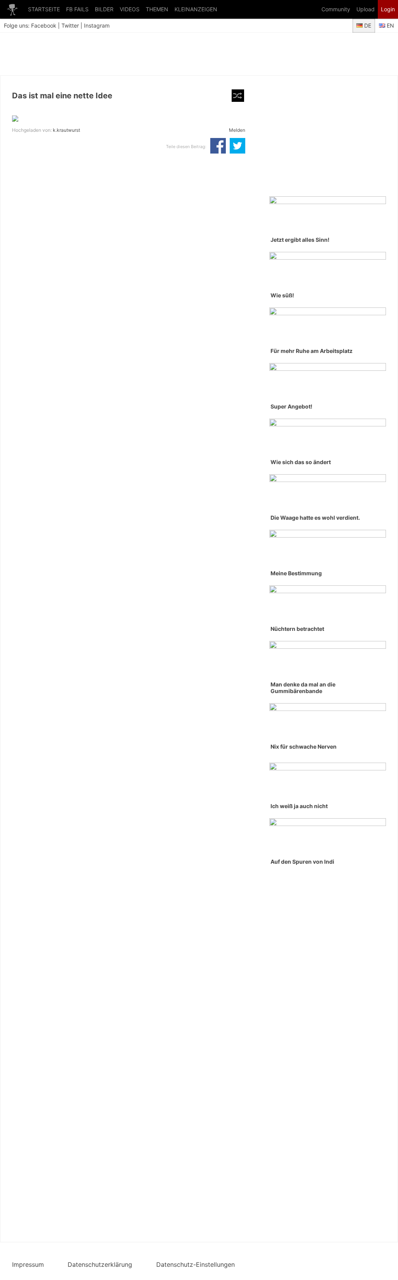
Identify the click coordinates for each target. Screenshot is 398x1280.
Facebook (43, 25)
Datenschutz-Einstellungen (195, 1264)
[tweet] (237, 146)
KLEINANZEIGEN (196, 9)
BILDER (104, 9)
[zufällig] (238, 95)
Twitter (70, 25)
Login (388, 9)
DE (367, 25)
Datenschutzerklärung (100, 1264)
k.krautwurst (66, 130)
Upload (365, 9)
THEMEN (157, 9)
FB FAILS (77, 9)
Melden (237, 130)
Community (335, 9)
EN (389, 25)
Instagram (97, 25)
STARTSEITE (44, 9)
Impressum (28, 1264)
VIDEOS (130, 9)
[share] (218, 146)
